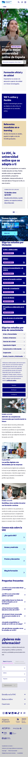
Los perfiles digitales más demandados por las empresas (12, 463)
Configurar (14, 394)
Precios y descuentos (12, 559)
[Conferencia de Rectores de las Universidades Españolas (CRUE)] (4, 733)
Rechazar (14, 390)
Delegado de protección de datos (9, 753)
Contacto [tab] (20, 661)
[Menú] (25, 2)
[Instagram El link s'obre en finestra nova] (3, 713)
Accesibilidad (20, 753)
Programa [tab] (7, 661)
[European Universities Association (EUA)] (6, 738)
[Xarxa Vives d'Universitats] (17, 728)
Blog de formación (11, 571)
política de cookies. (11, 380)
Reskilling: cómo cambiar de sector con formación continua (13, 504)
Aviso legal (4, 750)
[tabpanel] (14, 676)
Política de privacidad (12, 750)
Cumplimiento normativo (7, 746)
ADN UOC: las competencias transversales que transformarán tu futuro (14, 419)
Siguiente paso (8, 685)
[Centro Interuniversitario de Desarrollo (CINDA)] (13, 733)
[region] (14, 378)
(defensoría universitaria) (12, 748)
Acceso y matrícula (11, 547)
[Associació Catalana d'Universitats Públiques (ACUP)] (6, 728)
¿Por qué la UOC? (10, 535)
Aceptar (14, 385)
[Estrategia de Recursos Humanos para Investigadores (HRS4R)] (18, 720)
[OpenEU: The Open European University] (24, 720)
